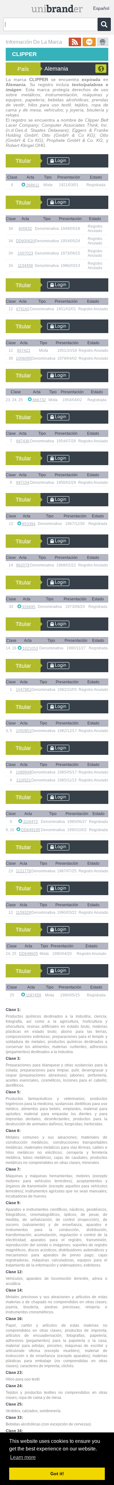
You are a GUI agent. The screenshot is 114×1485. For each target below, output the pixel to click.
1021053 (30, 648)
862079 (22, 565)
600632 (25, 228)
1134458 (25, 265)
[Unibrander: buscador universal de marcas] (57, 7)
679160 (22, 309)
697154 (22, 482)
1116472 (30, 821)
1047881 (23, 689)
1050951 (23, 731)
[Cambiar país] (100, 68)
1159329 (23, 912)
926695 (28, 607)
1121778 (23, 871)
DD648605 (28, 953)
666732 (39, 400)
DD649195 (30, 830)
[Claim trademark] (89, 42)
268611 (32, 185)
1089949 (23, 772)
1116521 (23, 780)
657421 (23, 350)
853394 (28, 524)
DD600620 (25, 241)
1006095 (23, 358)
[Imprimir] (102, 42)
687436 (22, 441)
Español (101, 8)
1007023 (25, 253)
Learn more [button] (23, 1457)
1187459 (33, 995)
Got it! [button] (57, 1473)
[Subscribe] (75, 42)
